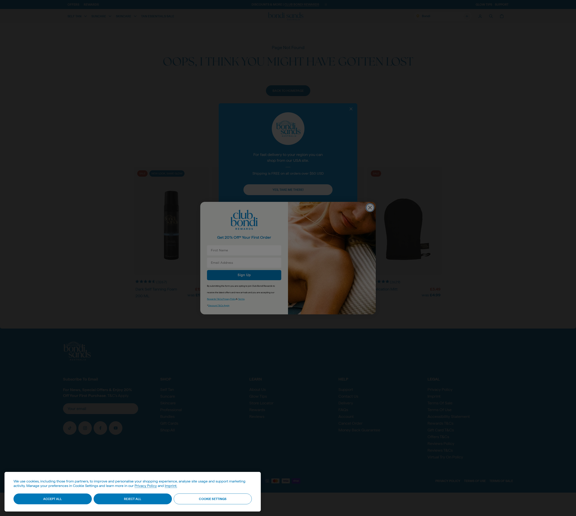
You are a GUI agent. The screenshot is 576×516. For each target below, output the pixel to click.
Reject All (132, 499)
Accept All (52, 499)
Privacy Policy (146, 486)
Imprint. (171, 486)
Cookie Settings (212, 499)
